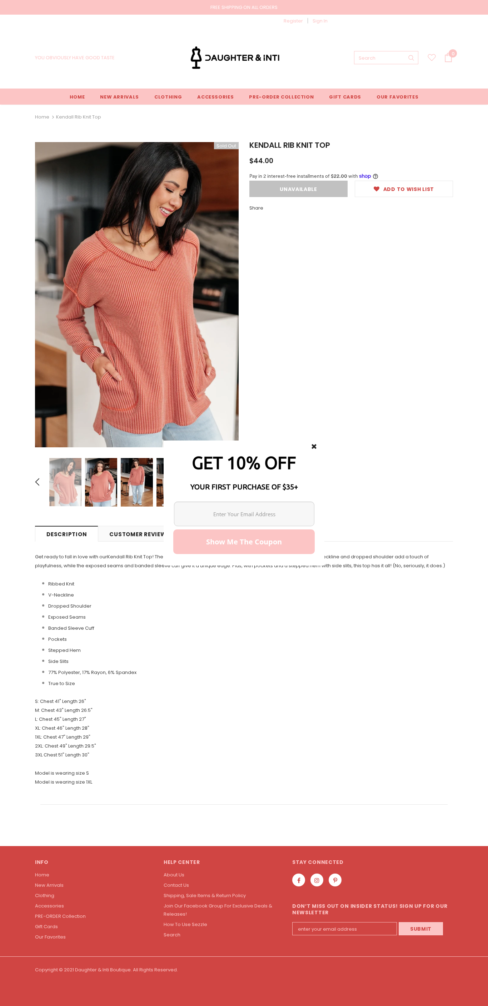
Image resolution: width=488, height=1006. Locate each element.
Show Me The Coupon (244, 542)
